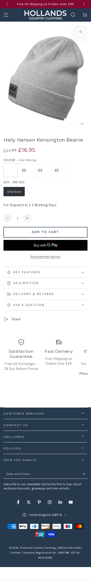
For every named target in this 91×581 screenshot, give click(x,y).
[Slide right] (84, 4)
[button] (73, 15)
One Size (14, 191)
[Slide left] (7, 4)
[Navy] (27, 170)
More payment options (45, 256)
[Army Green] (43, 170)
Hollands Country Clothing (38, 547)
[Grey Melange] (11, 170)
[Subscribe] (85, 474)
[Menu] (6, 15)
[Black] (59, 170)
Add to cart (45, 232)
